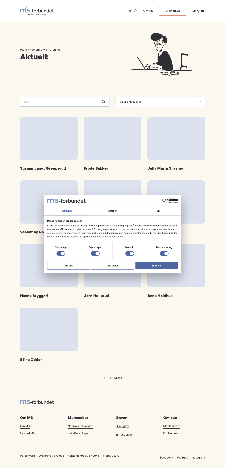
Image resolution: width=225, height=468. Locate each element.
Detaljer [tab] (112, 210)
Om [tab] (158, 210)
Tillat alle (156, 265)
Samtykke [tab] (66, 210)
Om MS (148, 10)
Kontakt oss (171, 433)
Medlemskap (171, 426)
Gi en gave (172, 10)
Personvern (27, 455)
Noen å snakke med (80, 426)
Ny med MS (27, 433)
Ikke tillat (68, 265)
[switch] (95, 253)
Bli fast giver (124, 434)
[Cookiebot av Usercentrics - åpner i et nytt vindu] (164, 200)
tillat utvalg (112, 265)
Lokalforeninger (78, 433)
